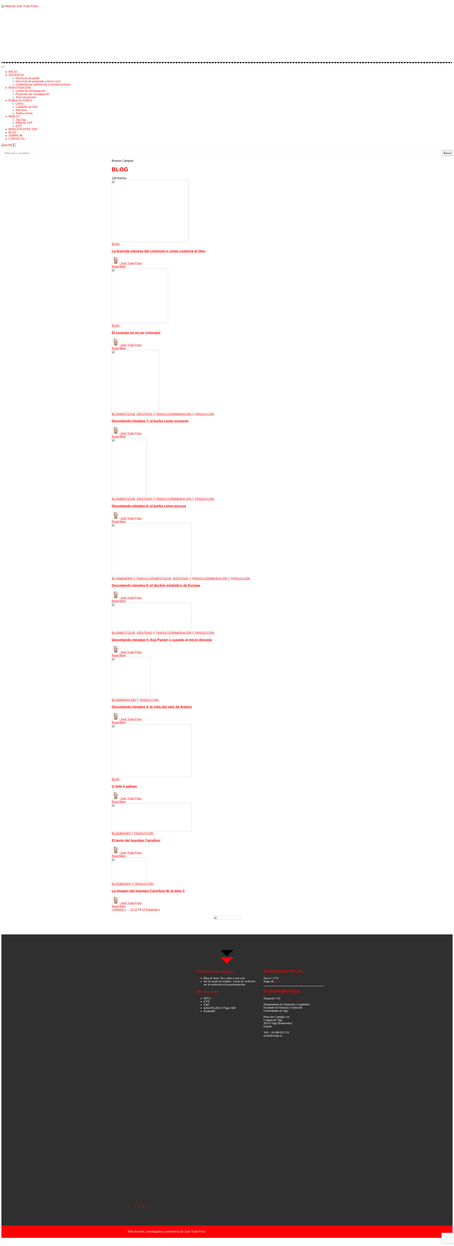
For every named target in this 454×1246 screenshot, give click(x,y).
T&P (206, 1004)
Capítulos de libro (27, 106)
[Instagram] (143, 1206)
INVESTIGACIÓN (20, 87)
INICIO (13, 71)
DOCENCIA (16, 74)
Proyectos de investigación (32, 94)
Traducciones (24, 113)
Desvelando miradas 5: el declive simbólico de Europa (156, 585)
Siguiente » (153, 909)
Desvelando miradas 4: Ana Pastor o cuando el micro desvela (162, 640)
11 (131, 909)
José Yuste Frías (130, 263)
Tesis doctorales (26, 97)
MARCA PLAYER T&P (23, 129)
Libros (19, 103)
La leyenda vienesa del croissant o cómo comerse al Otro (158, 251)
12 (135, 909)
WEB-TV (14, 116)
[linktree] (146, 1206)
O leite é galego (124, 786)
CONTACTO (16, 138)
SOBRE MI (15, 135)
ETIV (207, 1001)
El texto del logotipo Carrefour (136, 840)
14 (143, 909)
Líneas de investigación (30, 90)
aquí (277, 981)
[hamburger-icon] (2, 66)
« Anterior (118, 909)
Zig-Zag (21, 119)
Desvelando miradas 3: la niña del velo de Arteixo (152, 707)
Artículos (21, 110)
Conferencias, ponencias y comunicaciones (43, 84)
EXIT (19, 126)
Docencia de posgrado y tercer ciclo (38, 81)
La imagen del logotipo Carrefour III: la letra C (148, 891)
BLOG (12, 132)
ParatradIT (209, 1011)
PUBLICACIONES (20, 100)
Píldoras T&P (24, 122)
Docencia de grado (28, 78)
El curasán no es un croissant (136, 332)
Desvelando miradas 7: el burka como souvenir (150, 421)
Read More (119, 266)
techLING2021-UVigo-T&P (220, 1007)
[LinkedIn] (140, 1206)
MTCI (207, 998)
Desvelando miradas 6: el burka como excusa (149, 506)
